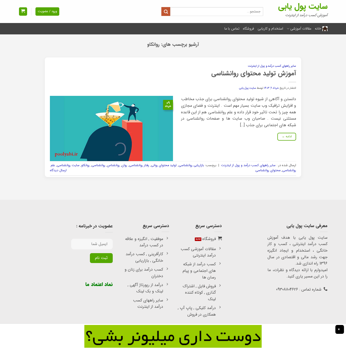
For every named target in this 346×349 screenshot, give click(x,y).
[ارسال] (165, 11)
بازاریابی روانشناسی (191, 165)
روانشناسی (98, 165)
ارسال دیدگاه (58, 170)
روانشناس (113, 165)
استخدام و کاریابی (270, 28)
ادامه (287, 136)
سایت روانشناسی (68, 165)
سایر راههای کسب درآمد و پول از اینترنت (272, 66)
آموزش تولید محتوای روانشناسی (253, 73)
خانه (318, 28)
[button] (23, 11)
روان (124, 165)
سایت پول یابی (303, 7)
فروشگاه (248, 28)
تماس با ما (231, 28)
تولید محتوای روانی (164, 165)
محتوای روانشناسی (267, 170)
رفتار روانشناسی (139, 165)
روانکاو (85, 165)
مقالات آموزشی (300, 28)
